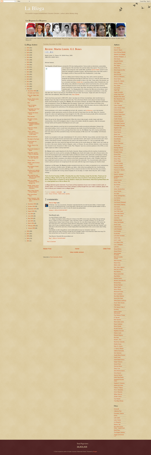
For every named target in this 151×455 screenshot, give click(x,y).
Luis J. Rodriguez (118, 244)
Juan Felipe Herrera (119, 213)
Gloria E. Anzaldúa (118, 174)
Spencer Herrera (118, 375)
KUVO (115, 415)
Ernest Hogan (117, 161)
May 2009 (30, 218)
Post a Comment (51, 241)
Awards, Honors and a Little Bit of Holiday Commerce (33, 187)
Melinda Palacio (118, 278)
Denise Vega (117, 141)
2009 (28, 88)
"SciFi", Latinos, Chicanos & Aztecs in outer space (33, 133)
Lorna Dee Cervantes (119, 235)
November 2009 (32, 204)
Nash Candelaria (118, 294)
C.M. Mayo (117, 103)
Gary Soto (116, 172)
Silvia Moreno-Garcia (119, 370)
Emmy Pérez (117, 158)
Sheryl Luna (117, 368)
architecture (89, 110)
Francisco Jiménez (119, 167)
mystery (68, 193)
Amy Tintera (117, 85)
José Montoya (117, 209)
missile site (80, 82)
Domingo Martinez (118, 147)
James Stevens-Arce (119, 189)
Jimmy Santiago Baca (119, 195)
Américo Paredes (118, 83)
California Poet (117, 411)
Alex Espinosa (117, 63)
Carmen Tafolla (118, 116)
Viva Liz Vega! (53, 202)
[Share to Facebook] (51, 52)
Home (77, 249)
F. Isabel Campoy (118, 163)
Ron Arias (116, 337)
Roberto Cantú (117, 333)
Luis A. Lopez (117, 240)
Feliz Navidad (31, 116)
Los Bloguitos (117, 422)
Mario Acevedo (117, 260)
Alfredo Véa (117, 67)
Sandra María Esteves (119, 355)
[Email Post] (64, 192)
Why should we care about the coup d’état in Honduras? (34, 177)
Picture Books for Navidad (32, 142)
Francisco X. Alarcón (119, 170)
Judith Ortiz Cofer (118, 215)
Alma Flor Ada (117, 74)
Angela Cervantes (118, 92)
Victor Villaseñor (118, 392)
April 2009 (30, 221)
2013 (28, 79)
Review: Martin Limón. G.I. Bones (63, 49)
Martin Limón (61, 193)
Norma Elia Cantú (118, 298)
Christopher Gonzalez (119, 125)
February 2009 (32, 225)
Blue (29, 102)
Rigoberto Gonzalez (119, 330)
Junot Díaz (116, 218)
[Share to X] (49, 52)
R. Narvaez (117, 317)
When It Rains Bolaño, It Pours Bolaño (33, 191)
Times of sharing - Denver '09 (32, 106)
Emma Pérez (117, 154)
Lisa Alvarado (117, 231)
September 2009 (32, 208)
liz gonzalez (117, 233)
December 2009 (32, 90)
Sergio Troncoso (118, 361)
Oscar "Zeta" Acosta (119, 302)
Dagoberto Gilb (117, 127)
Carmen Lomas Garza (119, 114)
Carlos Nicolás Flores (119, 107)
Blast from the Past (32, 136)
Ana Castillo (117, 87)
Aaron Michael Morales (120, 52)
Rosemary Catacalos (119, 341)
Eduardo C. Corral (118, 150)
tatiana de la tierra (118, 385)
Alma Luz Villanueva (119, 76)
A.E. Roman (117, 47)
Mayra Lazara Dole (118, 274)
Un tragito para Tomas (33, 92)
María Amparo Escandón (117, 254)
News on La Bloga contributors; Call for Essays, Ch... (33, 182)
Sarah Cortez (117, 357)
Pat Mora (116, 309)
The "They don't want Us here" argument (33, 157)
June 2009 (31, 216)
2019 (28, 64)
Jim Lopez (116, 193)
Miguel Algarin (117, 287)
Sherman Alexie (118, 366)
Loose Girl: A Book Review (32, 128)
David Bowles (117, 139)
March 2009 (31, 223)
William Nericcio (118, 394)
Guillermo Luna (118, 180)
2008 (28, 231)
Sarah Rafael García (119, 359)
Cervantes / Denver (119, 413)
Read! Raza (117, 430)
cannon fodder (95, 69)
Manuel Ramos (118, 251)
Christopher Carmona (119, 123)
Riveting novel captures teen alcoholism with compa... (33, 172)
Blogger (95, 451)
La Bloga (34, 8)
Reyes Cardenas (118, 324)
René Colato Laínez (119, 321)
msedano (53, 192)
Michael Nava (117, 282)
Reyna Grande (117, 326)
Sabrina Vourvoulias (119, 350)
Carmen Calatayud (118, 112)
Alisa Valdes (117, 72)
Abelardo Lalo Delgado (119, 54)
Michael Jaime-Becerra (120, 280)
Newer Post (47, 249)
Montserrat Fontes (118, 291)
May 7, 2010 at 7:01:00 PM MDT (57, 238)
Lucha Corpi (117, 237)
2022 (28, 57)
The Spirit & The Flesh (33, 139)
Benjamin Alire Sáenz (119, 96)
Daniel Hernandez (118, 136)
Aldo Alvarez (117, 59)
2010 (28, 86)
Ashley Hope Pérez (119, 94)
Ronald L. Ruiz (117, 339)
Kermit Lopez (117, 224)
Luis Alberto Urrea (118, 242)
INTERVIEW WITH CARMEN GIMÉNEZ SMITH (33, 124)
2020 (28, 62)
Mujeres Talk (117, 424)
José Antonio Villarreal (119, 204)
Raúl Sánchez (117, 319)
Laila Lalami (117, 417)
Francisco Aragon (118, 165)
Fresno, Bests (31, 160)
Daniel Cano (117, 134)
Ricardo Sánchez (118, 328)
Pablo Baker (117, 305)
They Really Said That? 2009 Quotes (33, 109)
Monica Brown (117, 289)
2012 (28, 81)
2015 (28, 74)
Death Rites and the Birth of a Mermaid (33, 153)
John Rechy (117, 200)
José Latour (117, 206)
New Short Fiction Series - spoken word (119, 427)
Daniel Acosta (117, 130)
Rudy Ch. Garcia (118, 346)
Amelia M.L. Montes (119, 81)
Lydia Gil (116, 246)
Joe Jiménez (117, 198)
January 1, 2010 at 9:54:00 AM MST (58, 210)
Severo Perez (117, 364)
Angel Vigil (116, 90)
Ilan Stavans (117, 184)
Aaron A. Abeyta (118, 50)
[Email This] (46, 52)
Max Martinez (117, 271)
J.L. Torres (116, 186)
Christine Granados (119, 121)
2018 (28, 67)
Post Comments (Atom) (56, 257)
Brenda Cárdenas (118, 101)
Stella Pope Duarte (118, 377)
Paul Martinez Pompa (119, 315)
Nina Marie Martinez (119, 296)
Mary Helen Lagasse (119, 267)
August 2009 (31, 211)
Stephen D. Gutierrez (119, 383)
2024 (28, 52)
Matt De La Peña (118, 269)
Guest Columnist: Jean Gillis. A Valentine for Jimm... (33, 200)
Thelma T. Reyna (118, 387)
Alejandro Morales (118, 61)
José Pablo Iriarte (118, 211)
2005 (28, 238)
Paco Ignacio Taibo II (119, 307)
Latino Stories (117, 420)
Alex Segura (117, 65)
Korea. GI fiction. (53, 193)
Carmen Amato (117, 110)
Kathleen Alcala (118, 220)
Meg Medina (117, 276)
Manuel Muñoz (117, 249)
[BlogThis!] (47, 52)
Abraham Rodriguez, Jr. (120, 56)
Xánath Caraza (117, 396)
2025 (28, 50)
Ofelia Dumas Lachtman (120, 300)
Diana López (117, 145)
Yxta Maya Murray (118, 401)
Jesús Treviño (117, 191)
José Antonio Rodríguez (120, 202)
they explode (75, 94)
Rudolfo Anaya (117, 344)
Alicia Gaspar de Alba (119, 70)
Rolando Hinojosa (118, 335)
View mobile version (77, 252)
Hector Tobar (117, 182)
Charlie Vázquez (118, 119)
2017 (28, 69)
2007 (28, 233)
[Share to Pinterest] (52, 52)
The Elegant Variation (119, 432)
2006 (28, 236)
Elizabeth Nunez (118, 152)
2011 (28, 84)
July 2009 (30, 213)
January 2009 (31, 228)
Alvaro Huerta (117, 79)
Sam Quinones (117, 353)
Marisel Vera (117, 262)
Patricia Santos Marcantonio (118, 312)
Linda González (118, 226)
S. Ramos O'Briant (118, 348)
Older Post (106, 249)
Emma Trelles (117, 156)
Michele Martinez (118, 285)
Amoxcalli (116, 409)
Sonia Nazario (117, 373)
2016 (28, 72)
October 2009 (31, 206)
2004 (28, 241)
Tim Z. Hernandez (118, 389)
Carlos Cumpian (118, 105)
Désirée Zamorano (118, 143)
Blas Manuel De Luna (119, 99)
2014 (28, 76)
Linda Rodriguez (118, 229)
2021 (28, 59)
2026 (28, 47)
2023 (28, 55)
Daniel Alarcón (117, 132)
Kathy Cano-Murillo (119, 222)
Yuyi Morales (117, 398)
